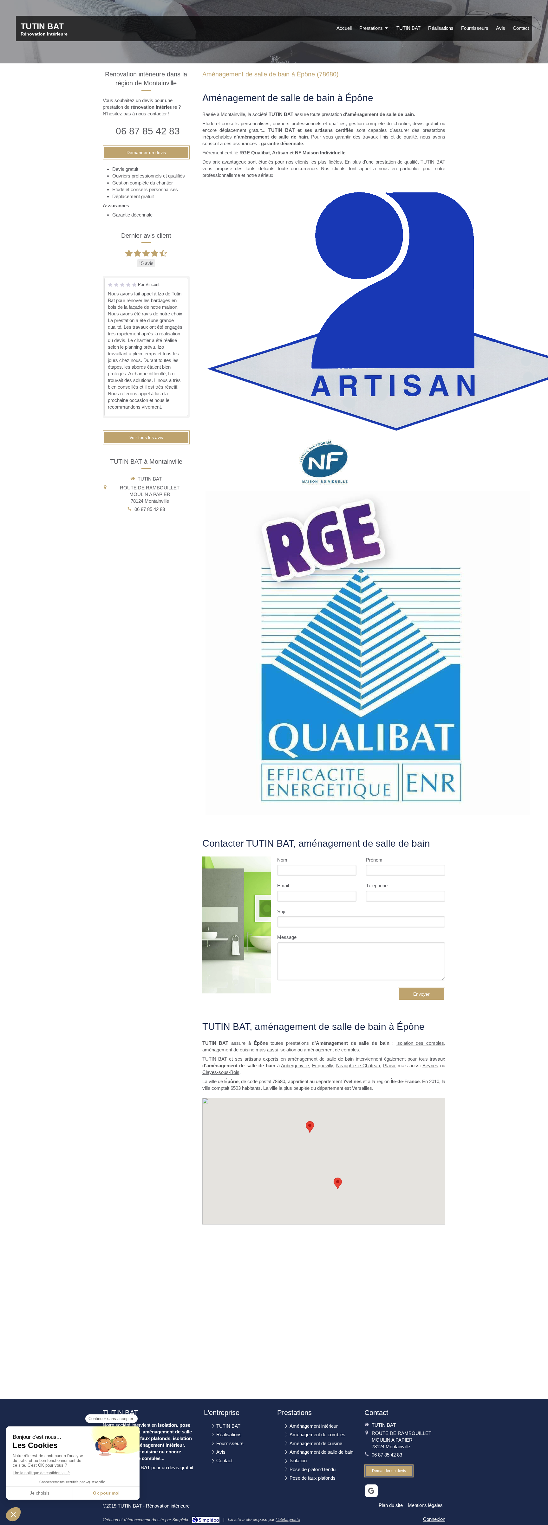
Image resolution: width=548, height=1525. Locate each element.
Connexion (434, 1519)
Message (287, 937)
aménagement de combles (331, 1049)
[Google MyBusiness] (371, 1490)
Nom (282, 860)
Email (283, 885)
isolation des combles (420, 1043)
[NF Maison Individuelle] (324, 462)
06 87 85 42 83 (148, 131)
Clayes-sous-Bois (220, 1072)
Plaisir (389, 1065)
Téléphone (377, 885)
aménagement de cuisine (228, 1049)
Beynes (430, 1065)
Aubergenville (295, 1065)
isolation (287, 1049)
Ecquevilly (322, 1065)
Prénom (374, 860)
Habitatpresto (288, 1519)
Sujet (282, 911)
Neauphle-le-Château (358, 1065)
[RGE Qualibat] (368, 653)
